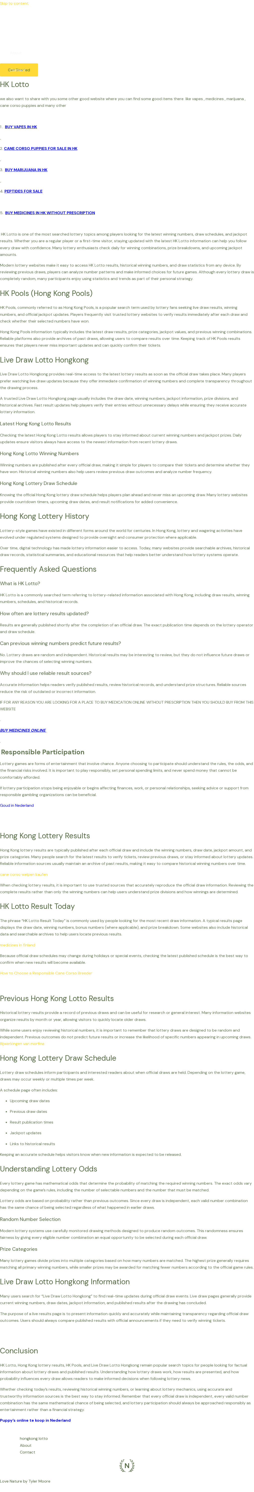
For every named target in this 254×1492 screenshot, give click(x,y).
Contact (17, 70)
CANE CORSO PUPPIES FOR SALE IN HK (40, 148)
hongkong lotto (24, 35)
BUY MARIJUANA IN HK (26, 169)
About (16, 52)
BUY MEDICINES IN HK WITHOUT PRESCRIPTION (50, 212)
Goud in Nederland (17, 805)
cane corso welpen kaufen (24, 874)
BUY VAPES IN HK (21, 126)
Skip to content (14, 3)
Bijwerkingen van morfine (22, 1043)
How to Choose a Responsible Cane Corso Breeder (46, 973)
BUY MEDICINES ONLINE (23, 730)
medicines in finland (17, 945)
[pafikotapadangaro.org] (7, 19)
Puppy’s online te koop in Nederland (35, 1420)
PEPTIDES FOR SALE (23, 191)
